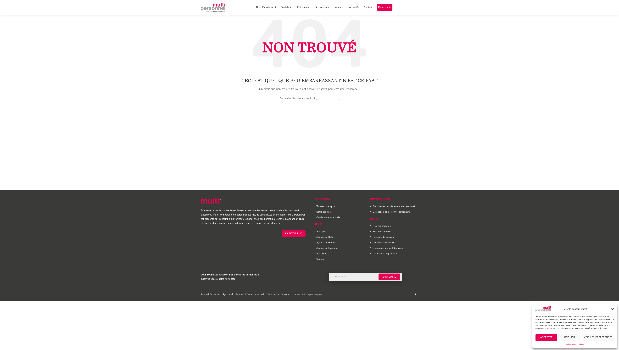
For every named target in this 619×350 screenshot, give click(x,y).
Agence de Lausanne (327, 248)
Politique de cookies (575, 344)
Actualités (321, 253)
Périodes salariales (382, 231)
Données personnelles (384, 242)
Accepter (546, 337)
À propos (321, 231)
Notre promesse (324, 212)
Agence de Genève (326, 242)
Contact (320, 259)
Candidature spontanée (328, 217)
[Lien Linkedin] (416, 294)
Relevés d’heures (381, 226)
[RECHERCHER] (338, 98)
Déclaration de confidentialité (388, 248)
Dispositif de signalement (385, 253)
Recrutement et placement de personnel (394, 206)
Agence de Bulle (324, 237)
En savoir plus (293, 233)
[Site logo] (214, 7)
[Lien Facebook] (412, 294)
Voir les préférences (598, 337)
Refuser (569, 337)
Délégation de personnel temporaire (391, 212)
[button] (612, 309)
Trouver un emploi (325, 206)
